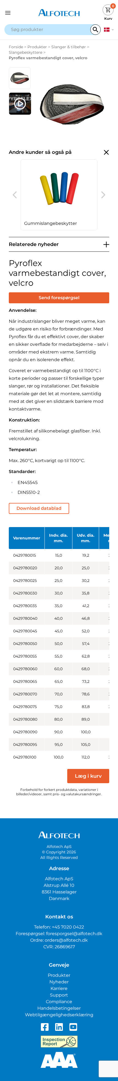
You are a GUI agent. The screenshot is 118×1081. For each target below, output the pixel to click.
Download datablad (38, 508)
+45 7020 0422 (68, 927)
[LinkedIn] (59, 1027)
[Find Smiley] (59, 1041)
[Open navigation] (18, 12)
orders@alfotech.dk (66, 940)
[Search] (95, 29)
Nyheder (59, 981)
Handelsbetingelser (59, 1008)
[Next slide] (103, 195)
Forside (16, 46)
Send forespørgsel (59, 297)
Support (59, 995)
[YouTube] (73, 1027)
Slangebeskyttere (25, 52)
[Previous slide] (15, 195)
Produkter (37, 46)
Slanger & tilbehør (68, 46)
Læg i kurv (88, 776)
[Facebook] (44, 1027)
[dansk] (109, 29)
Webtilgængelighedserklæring (59, 1014)
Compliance (59, 1001)
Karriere (59, 988)
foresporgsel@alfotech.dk (74, 933)
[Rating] (59, 1060)
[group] (59, 194)
